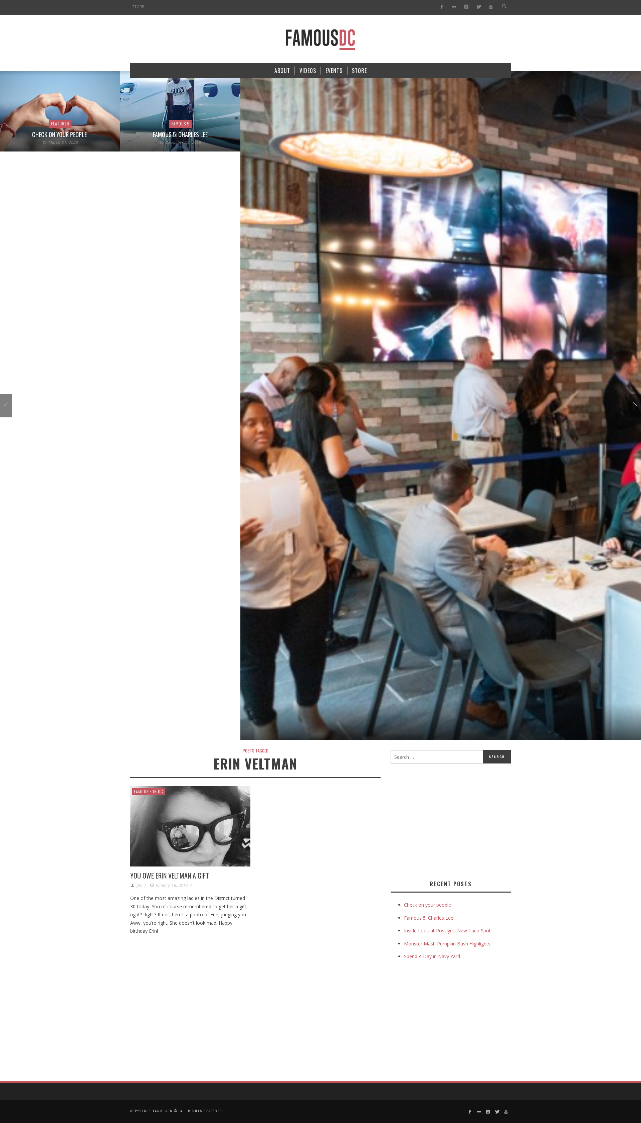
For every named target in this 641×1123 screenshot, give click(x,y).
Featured (60, 123)
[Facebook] (442, 7)
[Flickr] (454, 7)
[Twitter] (478, 7)
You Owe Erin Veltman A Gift (169, 876)
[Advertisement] (447, 820)
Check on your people (60, 134)
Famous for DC (148, 791)
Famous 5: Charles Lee (180, 134)
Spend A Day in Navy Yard (432, 956)
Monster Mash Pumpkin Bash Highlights (447, 943)
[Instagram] (466, 7)
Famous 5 (180, 123)
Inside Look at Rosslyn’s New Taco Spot (447, 930)
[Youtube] (491, 7)
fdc (139, 885)
